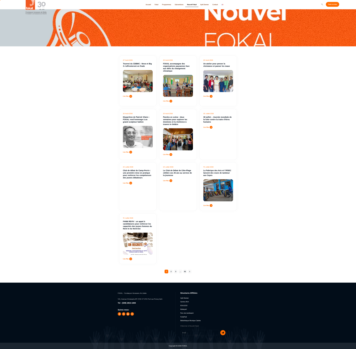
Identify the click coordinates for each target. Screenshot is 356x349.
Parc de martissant (186, 313)
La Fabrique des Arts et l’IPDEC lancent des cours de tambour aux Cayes (217, 172)
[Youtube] (128, 314)
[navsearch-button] (322, 4)
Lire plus (126, 96)
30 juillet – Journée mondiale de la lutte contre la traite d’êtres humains (217, 119)
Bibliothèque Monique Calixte (190, 320)
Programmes (166, 4)
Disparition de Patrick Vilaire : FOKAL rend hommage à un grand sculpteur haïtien (136, 119)
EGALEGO (183, 305)
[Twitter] (123, 314)
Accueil (148, 4)
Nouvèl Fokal (192, 4)
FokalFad (183, 317)
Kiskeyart (183, 309)
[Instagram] (132, 314)
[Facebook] (119, 314)
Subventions (179, 4)
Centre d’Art (184, 302)
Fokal (156, 4)
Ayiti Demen (204, 4)
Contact (215, 4)
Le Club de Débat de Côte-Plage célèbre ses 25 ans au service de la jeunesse (177, 172)
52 (185, 271)
